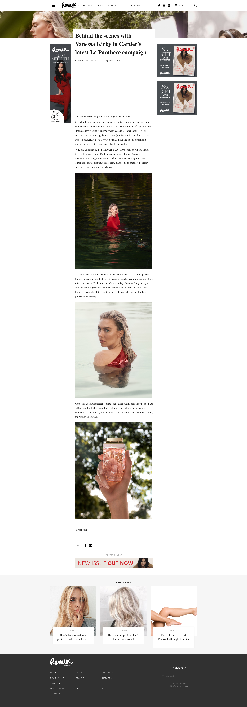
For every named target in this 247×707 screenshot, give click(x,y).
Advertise (55, 683)
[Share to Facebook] (85, 545)
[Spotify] (169, 5)
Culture (135, 5)
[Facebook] (159, 5)
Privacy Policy (58, 688)
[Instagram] (164, 5)
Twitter (106, 683)
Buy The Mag (57, 678)
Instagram (108, 678)
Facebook (107, 673)
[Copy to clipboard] (90, 545)
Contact (55, 693)
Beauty (112, 5)
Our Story (56, 673)
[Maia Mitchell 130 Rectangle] (177, 60)
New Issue (88, 5)
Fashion (101, 5)
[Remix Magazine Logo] (70, 5)
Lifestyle (124, 5)
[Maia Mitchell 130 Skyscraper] (60, 83)
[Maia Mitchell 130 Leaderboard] (114, 563)
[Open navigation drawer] (54, 5)
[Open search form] (195, 5)
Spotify (106, 688)
